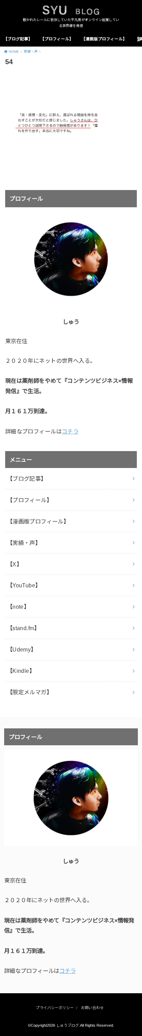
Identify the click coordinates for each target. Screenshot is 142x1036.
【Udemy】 (22, 649)
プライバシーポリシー (55, 1008)
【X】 (14, 564)
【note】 (18, 607)
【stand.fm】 (23, 628)
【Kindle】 (21, 671)
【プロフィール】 (56, 39)
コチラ (70, 431)
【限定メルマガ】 (29, 692)
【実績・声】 (24, 543)
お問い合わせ (92, 1008)
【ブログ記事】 (17, 39)
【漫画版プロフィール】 (104, 39)
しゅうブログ (67, 1025)
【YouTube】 (24, 585)
